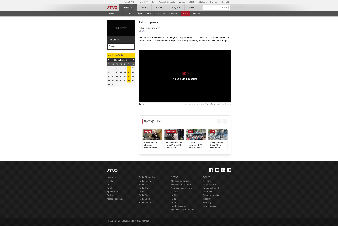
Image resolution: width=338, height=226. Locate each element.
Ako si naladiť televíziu (181, 184)
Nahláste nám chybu (213, 104)
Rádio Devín (144, 184)
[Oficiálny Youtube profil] (217, 170)
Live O (149, 14)
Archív (185, 14)
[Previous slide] (219, 121)
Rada (173, 199)
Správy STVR (142, 2)
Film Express (114, 40)
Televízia (128, 7)
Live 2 (121, 14)
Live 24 (131, 14)
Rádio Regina (145, 181)
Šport (140, 14)
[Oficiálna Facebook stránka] (211, 170)
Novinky (193, 7)
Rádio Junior (145, 202)
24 (108, 184)
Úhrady (174, 202)
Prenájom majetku (211, 195)
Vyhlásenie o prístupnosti (182, 209)
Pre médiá (214, 2)
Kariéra (174, 195)
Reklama (207, 181)
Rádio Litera (144, 199)
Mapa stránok (209, 184)
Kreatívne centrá (178, 206)
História (174, 191)
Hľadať (224, 7)
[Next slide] (225, 121)
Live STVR (161, 14)
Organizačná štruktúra (181, 188)
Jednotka (111, 177)
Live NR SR (173, 14)
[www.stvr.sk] (112, 170)
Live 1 (111, 14)
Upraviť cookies (210, 206)
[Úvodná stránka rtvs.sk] (112, 7)
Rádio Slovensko (147, 177)
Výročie (182, 2)
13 (129, 72)
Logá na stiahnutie (211, 188)
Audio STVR (129, 2)
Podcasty (111, 195)
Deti (153, 2)
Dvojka (110, 181)
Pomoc (144, 104)
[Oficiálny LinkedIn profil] (223, 170)
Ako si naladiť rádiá (180, 181)
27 (129, 80)
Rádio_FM (143, 188)
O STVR (174, 177)
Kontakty (226, 2)
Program (196, 14)
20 (129, 76)
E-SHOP (192, 2)
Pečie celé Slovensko (167, 2)
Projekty (207, 199)
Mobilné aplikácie (115, 199)
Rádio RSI (143, 195)
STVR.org (203, 2)
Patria (142, 191)
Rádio (144, 7)
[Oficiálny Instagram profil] (229, 170)
